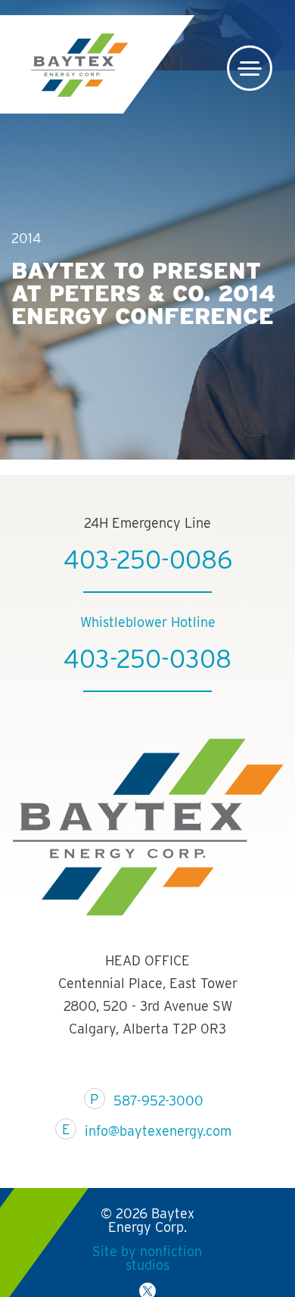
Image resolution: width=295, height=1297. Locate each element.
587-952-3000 (158, 1100)
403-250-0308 (147, 659)
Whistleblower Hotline (148, 622)
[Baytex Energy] (79, 65)
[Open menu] (249, 68)
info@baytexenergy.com (158, 1131)
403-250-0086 (148, 559)
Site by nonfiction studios (147, 1258)
